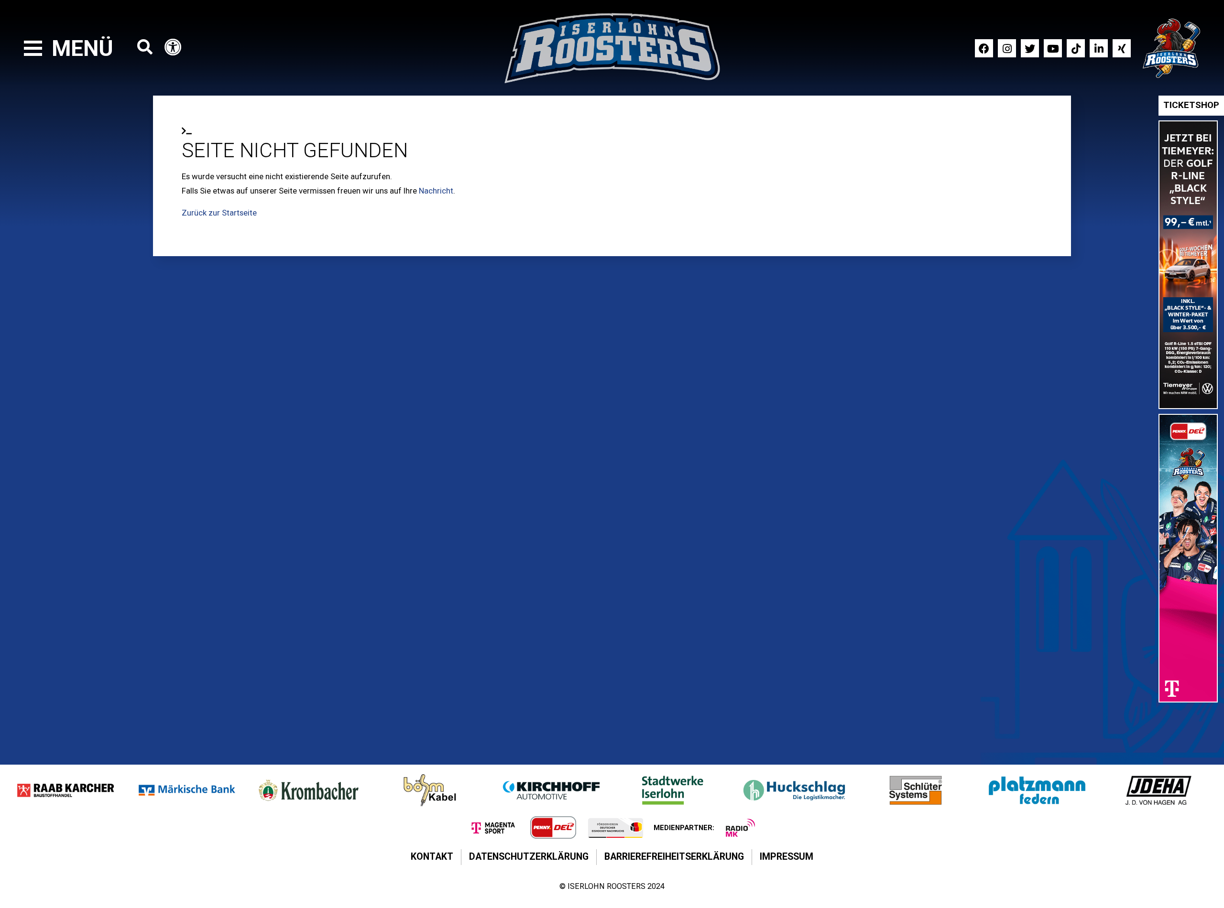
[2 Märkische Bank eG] (186, 790)
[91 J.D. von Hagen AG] (1158, 790)
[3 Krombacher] (308, 790)
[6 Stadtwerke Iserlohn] (672, 790)
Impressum (786, 856)
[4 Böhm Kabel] (429, 790)
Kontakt (432, 856)
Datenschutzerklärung (529, 856)
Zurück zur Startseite (219, 212)
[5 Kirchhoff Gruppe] (551, 790)
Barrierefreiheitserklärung (674, 856)
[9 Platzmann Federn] (1037, 790)
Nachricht (436, 190)
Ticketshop (1191, 105)
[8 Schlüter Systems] (915, 790)
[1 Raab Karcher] (65, 790)
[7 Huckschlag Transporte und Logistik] (794, 790)
